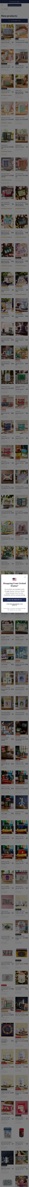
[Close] (25, 577)
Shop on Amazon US (14, 599)
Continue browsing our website (14, 604)
